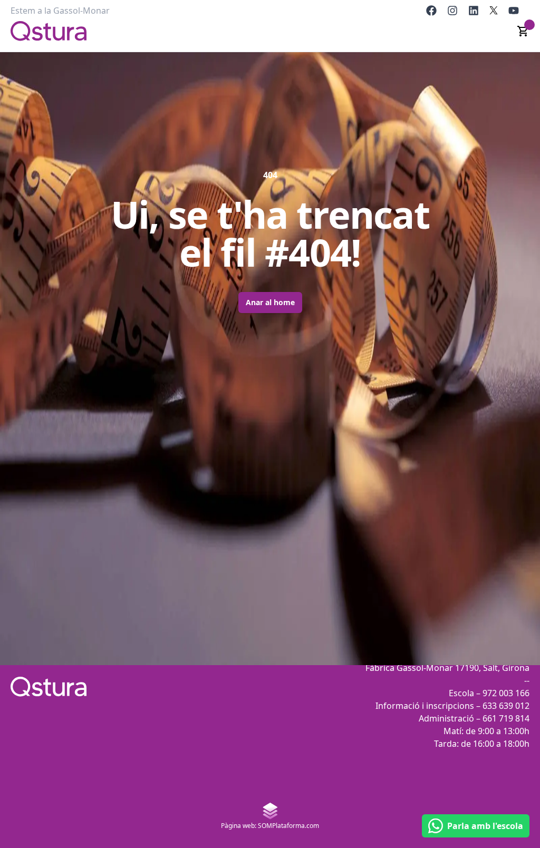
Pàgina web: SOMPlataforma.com (270, 825)
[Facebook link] (431, 10)
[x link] (493, 10)
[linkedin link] (473, 10)
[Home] (48, 31)
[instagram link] (452, 10)
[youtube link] (513, 10)
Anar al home (270, 302)
